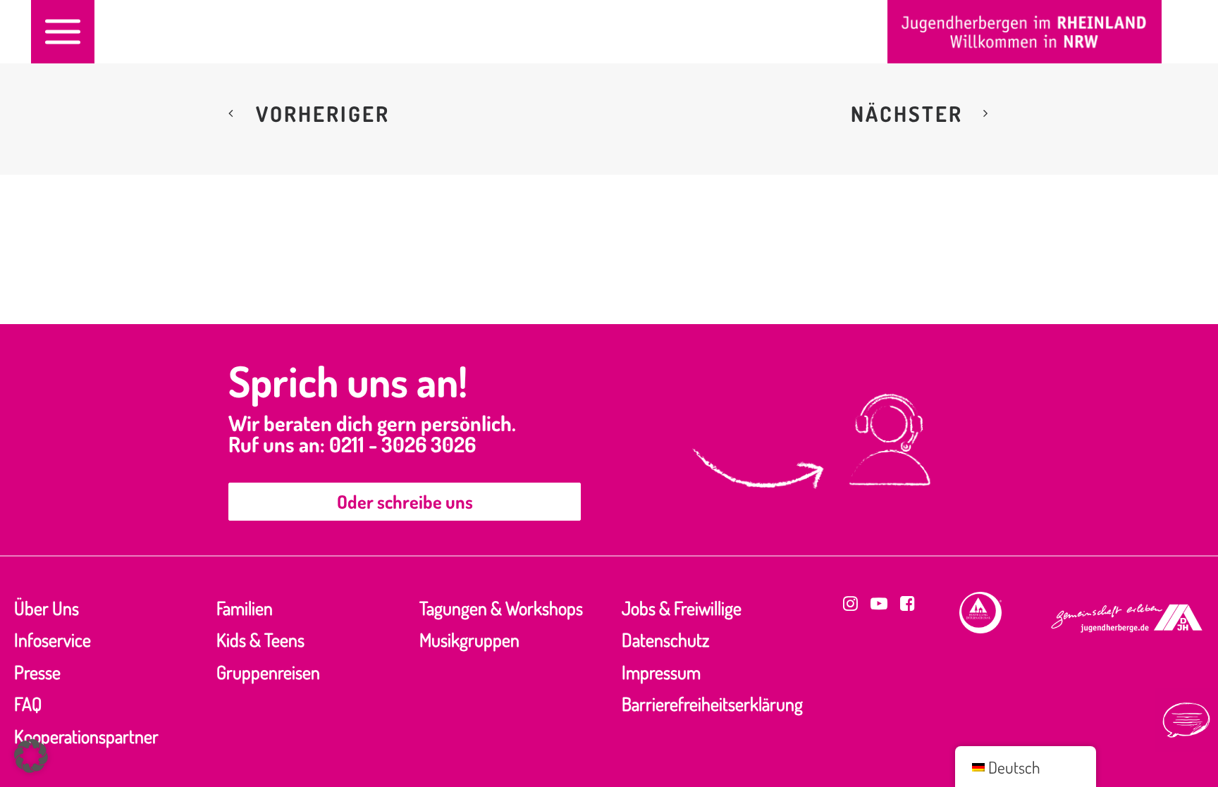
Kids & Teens (260, 639)
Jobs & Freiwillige (682, 607)
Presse (37, 671)
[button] (62, 31)
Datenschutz (665, 639)
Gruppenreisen (268, 671)
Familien (244, 607)
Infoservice (52, 639)
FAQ (28, 703)
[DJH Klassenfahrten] (1024, 31)
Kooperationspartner (86, 736)
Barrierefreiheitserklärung (712, 703)
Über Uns (46, 607)
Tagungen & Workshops (501, 607)
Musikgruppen (469, 639)
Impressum (661, 671)
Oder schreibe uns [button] (405, 501)
